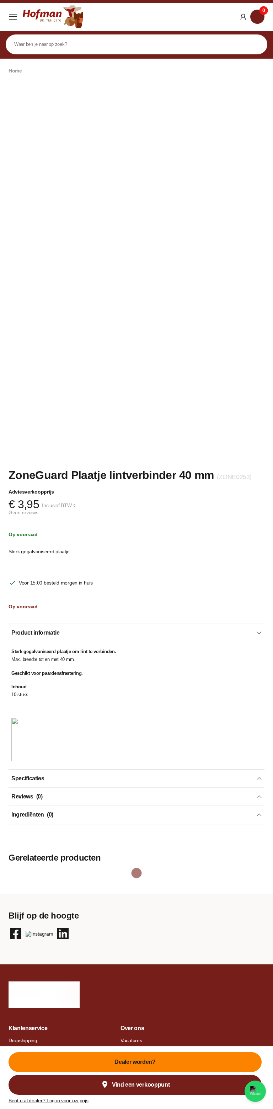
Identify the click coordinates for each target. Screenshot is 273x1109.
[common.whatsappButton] (255, 1091)
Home (15, 70)
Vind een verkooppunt (141, 1085)
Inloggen (243, 16)
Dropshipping (23, 1040)
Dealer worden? (135, 1062)
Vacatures (131, 1040)
